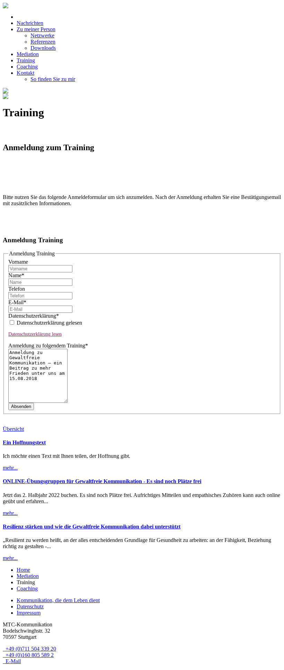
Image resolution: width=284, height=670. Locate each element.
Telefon (16, 289)
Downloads (43, 48)
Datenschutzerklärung (33, 316)
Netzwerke (42, 35)
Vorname (18, 262)
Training (26, 60)
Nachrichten (30, 23)
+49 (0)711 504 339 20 (29, 649)
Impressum (29, 613)
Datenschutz (30, 606)
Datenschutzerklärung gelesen (48, 323)
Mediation (28, 54)
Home (23, 570)
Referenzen (42, 42)
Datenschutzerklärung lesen (35, 334)
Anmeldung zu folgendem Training (48, 345)
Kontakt (25, 73)
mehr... (10, 468)
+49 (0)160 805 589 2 (28, 655)
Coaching (27, 67)
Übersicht (13, 429)
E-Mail (17, 302)
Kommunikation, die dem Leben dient (58, 600)
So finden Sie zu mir (52, 79)
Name (16, 275)
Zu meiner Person (36, 29)
